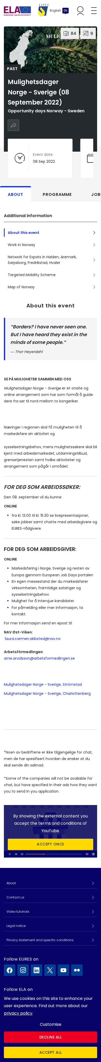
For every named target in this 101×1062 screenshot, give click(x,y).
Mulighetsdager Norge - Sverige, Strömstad (43, 684)
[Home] (26, 10)
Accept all (50, 1052)
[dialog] (50, 1026)
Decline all (50, 1037)
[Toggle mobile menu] (94, 10)
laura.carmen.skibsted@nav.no (33, 638)
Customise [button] (50, 1024)
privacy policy (18, 1013)
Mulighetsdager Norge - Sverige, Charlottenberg (47, 693)
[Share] (13, 125)
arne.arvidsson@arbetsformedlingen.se (39, 658)
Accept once (50, 844)
